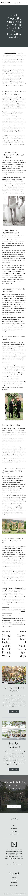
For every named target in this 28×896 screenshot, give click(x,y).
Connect (14, 877)
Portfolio (14, 831)
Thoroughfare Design (19, 893)
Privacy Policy (14, 885)
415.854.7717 (14, 862)
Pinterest (14, 882)
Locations (22, 892)
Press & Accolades (14, 833)
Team (14, 825)
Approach (14, 828)
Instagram (14, 880)
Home (14, 823)
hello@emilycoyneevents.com (14, 864)
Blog (16, 892)
